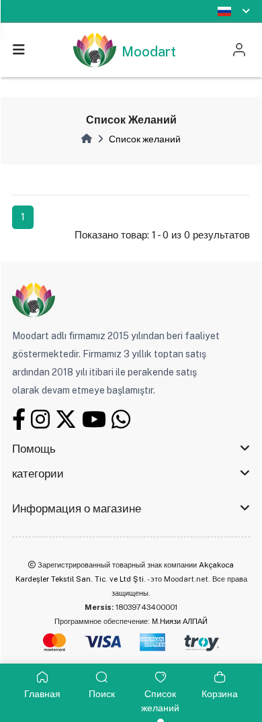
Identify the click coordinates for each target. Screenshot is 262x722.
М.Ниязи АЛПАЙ (180, 621)
